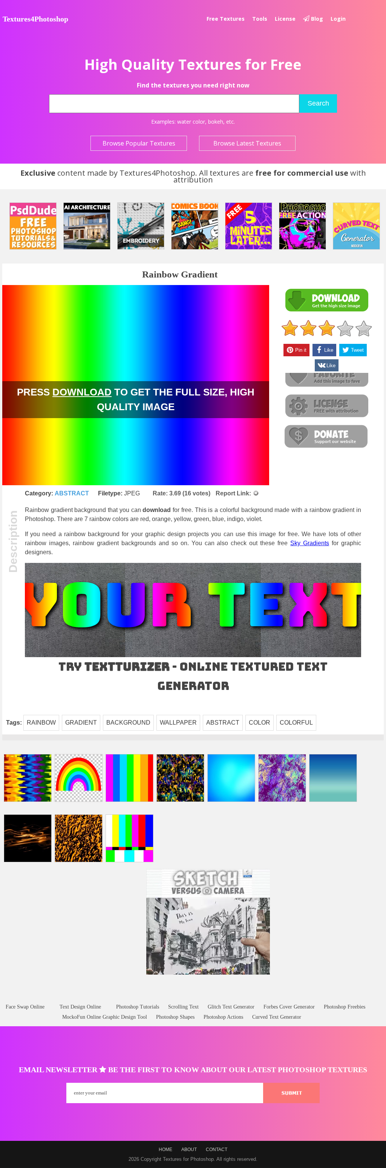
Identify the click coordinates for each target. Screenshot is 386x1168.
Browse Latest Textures (247, 143)
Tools (259, 18)
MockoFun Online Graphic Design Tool (104, 1017)
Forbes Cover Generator (289, 1007)
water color (191, 121)
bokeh (215, 121)
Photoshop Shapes (175, 1017)
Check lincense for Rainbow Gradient (326, 406)
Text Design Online (80, 1007)
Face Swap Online (25, 1007)
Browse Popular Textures (139, 143)
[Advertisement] (193, 996)
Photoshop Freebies (344, 1007)
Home (165, 1149)
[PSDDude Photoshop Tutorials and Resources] (33, 226)
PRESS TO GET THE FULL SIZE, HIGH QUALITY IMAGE (135, 399)
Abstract (72, 493)
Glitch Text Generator (231, 1007)
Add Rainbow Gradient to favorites (326, 375)
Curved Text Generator (276, 1017)
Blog (316, 18)
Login (338, 18)
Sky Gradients (309, 543)
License (285, 18)
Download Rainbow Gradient (326, 300)
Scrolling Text (183, 1007)
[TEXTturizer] (193, 655)
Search (318, 103)
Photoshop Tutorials (137, 1007)
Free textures (226, 18)
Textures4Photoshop (35, 19)
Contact (216, 1149)
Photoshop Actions (223, 1017)
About (189, 1149)
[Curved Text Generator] (356, 226)
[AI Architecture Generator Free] (86, 226)
